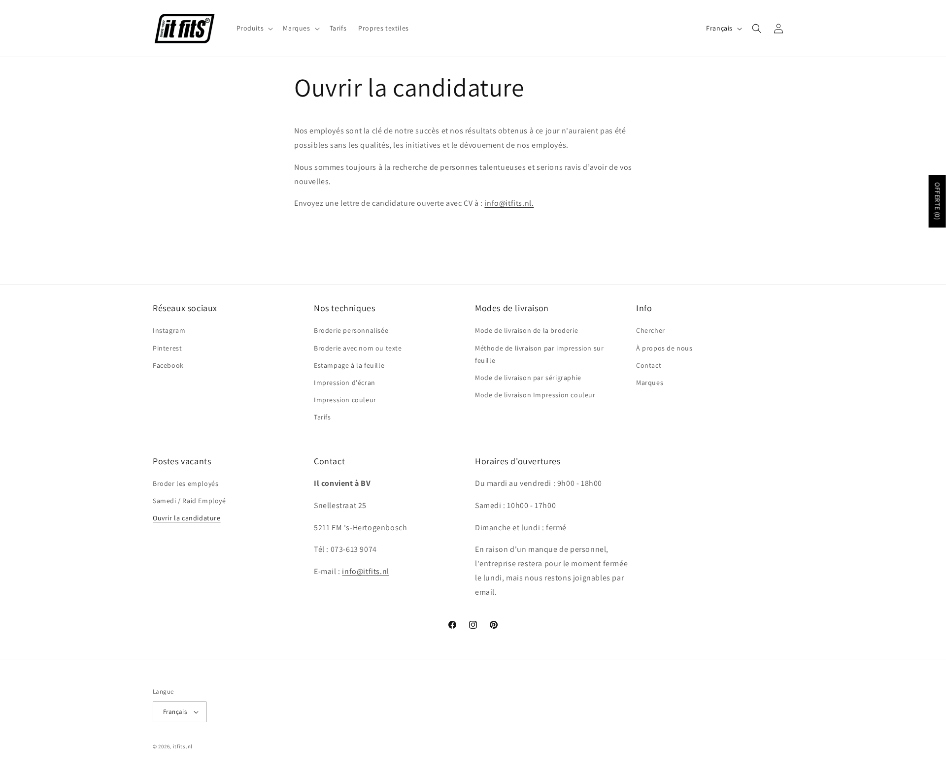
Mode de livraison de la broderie (526, 330)
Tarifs (322, 417)
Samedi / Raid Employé (189, 501)
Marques (649, 382)
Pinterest (167, 347)
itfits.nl (183, 746)
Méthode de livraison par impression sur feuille (539, 353)
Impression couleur (345, 399)
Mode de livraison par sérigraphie (528, 377)
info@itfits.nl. (509, 203)
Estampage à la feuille (349, 364)
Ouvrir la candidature (187, 518)
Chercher (650, 330)
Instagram (169, 330)
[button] (254, 28)
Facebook (168, 364)
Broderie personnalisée (351, 330)
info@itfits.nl (365, 572)
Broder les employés (185, 484)
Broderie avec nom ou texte (358, 347)
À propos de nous (664, 347)
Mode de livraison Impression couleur (535, 394)
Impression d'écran (344, 382)
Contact (648, 364)
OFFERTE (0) (937, 201)
